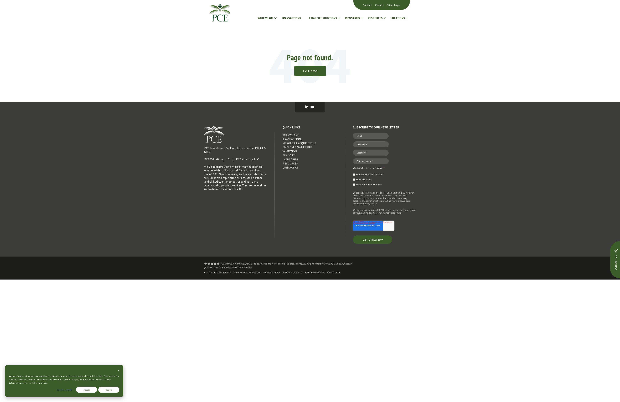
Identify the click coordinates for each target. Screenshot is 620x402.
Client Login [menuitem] (393, 5)
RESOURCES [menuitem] (290, 163)
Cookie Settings (272, 272)
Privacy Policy (370, 203)
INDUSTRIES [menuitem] (290, 159)
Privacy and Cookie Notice (217, 272)
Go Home (310, 71)
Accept (87, 390)
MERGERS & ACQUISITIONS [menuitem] (299, 143)
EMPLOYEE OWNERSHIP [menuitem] (297, 147)
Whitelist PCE (333, 272)
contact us (615, 262)
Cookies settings (64, 390)
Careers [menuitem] (379, 5)
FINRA (259, 148)
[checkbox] (368, 178)
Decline (109, 390)
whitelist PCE (378, 210)
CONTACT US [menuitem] (291, 167)
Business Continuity (293, 272)
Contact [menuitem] (367, 5)
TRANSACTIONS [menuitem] (292, 139)
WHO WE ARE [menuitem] (291, 135)
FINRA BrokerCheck (315, 272)
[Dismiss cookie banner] (118, 370)
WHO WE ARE (265, 18)
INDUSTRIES (352, 18)
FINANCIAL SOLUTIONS (323, 18)
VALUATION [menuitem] (290, 151)
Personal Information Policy (247, 272)
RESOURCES (375, 18)
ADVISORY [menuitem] (289, 155)
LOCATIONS (398, 18)
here (399, 213)
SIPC (207, 152)
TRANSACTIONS (291, 18)
